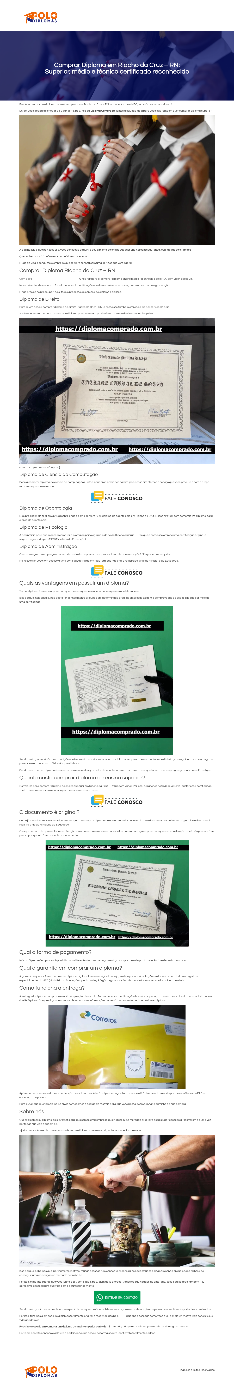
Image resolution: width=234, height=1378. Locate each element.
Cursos (129, 15)
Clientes (143, 15)
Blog (209, 15)
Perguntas (177, 15)
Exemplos (159, 15)
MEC (122, 1316)
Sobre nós (195, 15)
